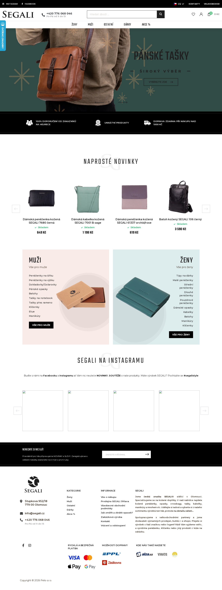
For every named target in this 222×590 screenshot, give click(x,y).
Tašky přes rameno (40, 302)
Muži (69, 501)
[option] (111, 69)
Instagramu (66, 375)
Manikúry (34, 316)
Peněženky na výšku (41, 280)
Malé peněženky (183, 280)
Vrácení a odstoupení (113, 525)
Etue (32, 311)
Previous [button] (16, 209)
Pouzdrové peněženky (186, 302)
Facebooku (50, 375)
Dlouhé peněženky (186, 294)
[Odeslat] (147, 454)
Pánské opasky (38, 289)
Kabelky (188, 312)
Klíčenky (34, 307)
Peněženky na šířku (41, 275)
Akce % (71, 514)
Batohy (33, 293)
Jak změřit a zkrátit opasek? (117, 512)
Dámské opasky (183, 307)
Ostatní (71, 505)
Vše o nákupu (108, 497)
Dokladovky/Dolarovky (43, 284)
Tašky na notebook (40, 298)
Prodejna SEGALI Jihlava (115, 501)
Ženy (69, 497)
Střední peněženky (186, 286)
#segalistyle (191, 375)
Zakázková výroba (111, 517)
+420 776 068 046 (59, 13)
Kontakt (105, 521)
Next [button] (206, 209)
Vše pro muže (41, 325)
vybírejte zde (158, 81)
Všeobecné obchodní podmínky (113, 507)
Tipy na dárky (184, 275)
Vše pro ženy (181, 334)
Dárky (70, 509)
